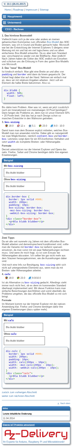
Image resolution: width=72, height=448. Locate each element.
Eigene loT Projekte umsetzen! (19, 425)
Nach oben (65, 403)
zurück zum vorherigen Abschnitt (19, 392)
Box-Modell (53, 42)
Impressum (31, 9)
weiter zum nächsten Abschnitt (18, 396)
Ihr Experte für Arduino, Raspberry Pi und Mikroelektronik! (34, 441)
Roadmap (18, 9)
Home (8, 9)
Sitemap (44, 9)
